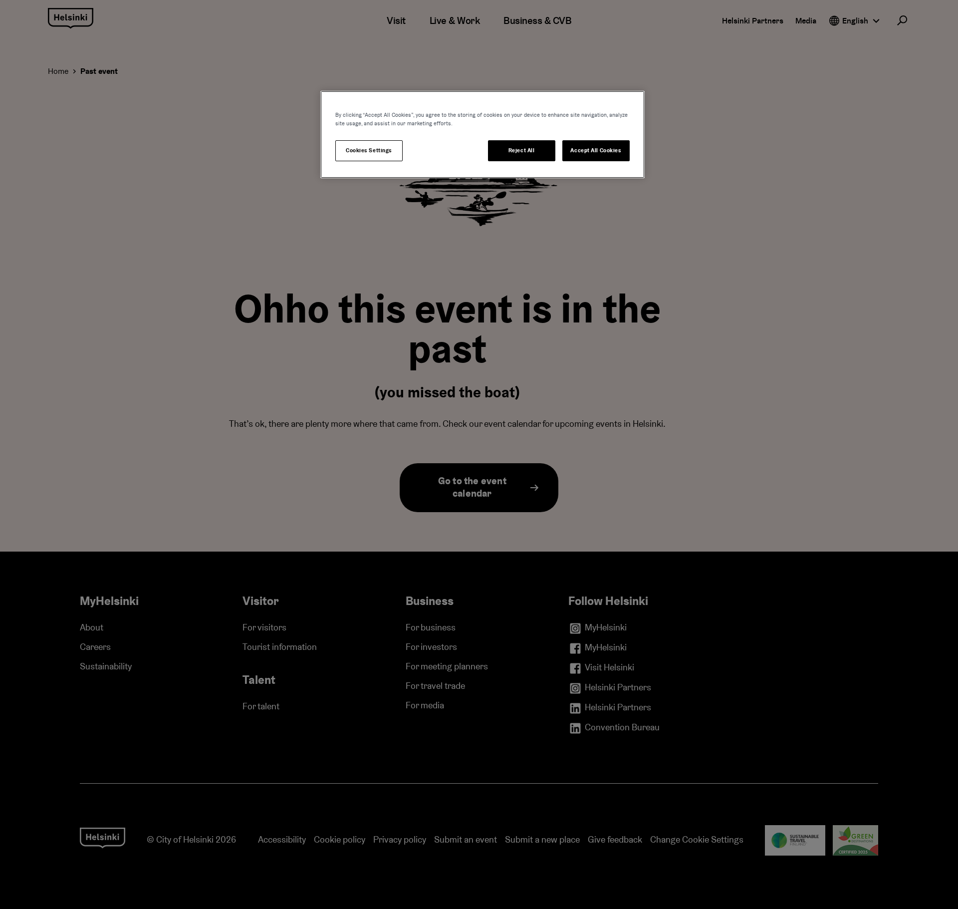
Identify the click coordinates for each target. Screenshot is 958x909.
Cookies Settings (369, 150)
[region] (482, 134)
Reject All (521, 150)
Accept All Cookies (595, 150)
